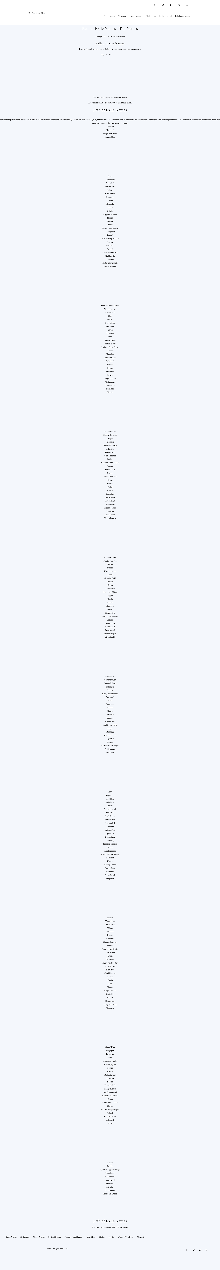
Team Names (110, 16)
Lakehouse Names (182, 16)
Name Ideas (90, 1237)
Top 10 (111, 1237)
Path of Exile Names (110, 43)
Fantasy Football (165, 16)
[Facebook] (154, 5)
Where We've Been (125, 1237)
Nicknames (122, 16)
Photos (102, 1237)
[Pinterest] (179, 5)
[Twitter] (162, 5)
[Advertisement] (110, 74)
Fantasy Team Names (73, 1237)
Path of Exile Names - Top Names (110, 28)
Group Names (135, 16)
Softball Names (150, 16)
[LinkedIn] (171, 5)
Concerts (140, 1237)
